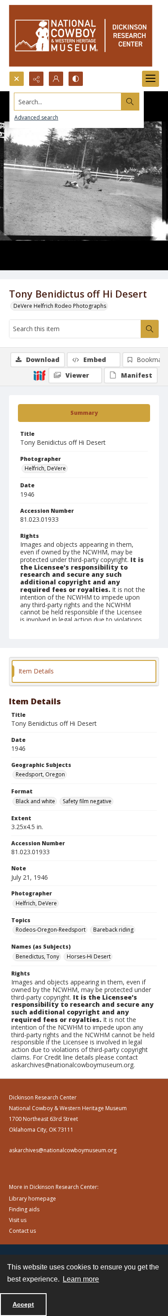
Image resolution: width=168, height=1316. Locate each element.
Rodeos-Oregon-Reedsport (51, 929)
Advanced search (36, 117)
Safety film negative (87, 801)
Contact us (22, 1231)
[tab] (84, 413)
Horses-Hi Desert (89, 956)
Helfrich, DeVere (45, 468)
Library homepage (32, 1198)
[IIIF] (39, 375)
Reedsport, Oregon (40, 774)
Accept (23, 1304)
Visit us (17, 1220)
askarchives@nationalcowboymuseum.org (62, 1150)
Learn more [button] (81, 1279)
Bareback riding (113, 929)
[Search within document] (150, 329)
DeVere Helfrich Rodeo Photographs (59, 306)
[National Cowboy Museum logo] (80, 35)
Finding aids (24, 1209)
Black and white (35, 801)
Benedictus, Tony (37, 956)
